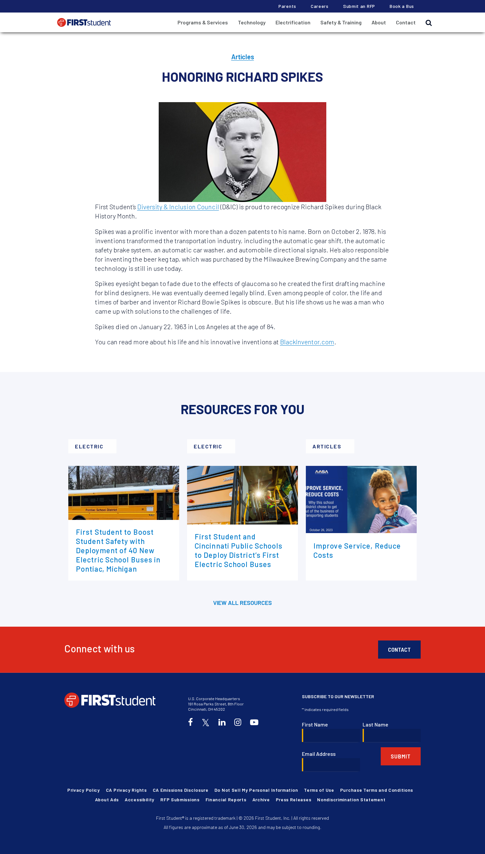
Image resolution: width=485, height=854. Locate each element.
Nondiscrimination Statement (351, 799)
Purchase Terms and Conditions (376, 790)
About (379, 22)
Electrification (292, 22)
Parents (287, 6)
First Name (315, 724)
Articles (242, 57)
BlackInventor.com (307, 342)
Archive (261, 799)
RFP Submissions (180, 799)
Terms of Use (319, 790)
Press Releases (293, 799)
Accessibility (139, 799)
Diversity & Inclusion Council (178, 207)
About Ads (107, 799)
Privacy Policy (83, 790)
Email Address (319, 754)
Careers (320, 6)
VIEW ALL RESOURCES (242, 602)
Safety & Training (341, 22)
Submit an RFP (359, 6)
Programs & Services (203, 22)
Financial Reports (226, 799)
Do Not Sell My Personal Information (256, 790)
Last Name (375, 724)
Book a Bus (402, 6)
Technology (252, 22)
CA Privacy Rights (126, 790)
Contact (406, 22)
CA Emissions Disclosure (181, 790)
